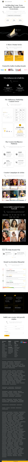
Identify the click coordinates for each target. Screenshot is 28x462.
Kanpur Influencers (15, 414)
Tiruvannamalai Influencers (5, 425)
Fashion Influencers (4, 361)
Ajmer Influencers (4, 449)
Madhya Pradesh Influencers (11, 438)
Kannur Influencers (9, 426)
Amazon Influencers (15, 374)
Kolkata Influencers (21, 437)
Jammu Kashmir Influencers (5, 413)
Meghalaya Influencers (10, 432)
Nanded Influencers (20, 450)
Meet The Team (16, 350)
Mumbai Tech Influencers (18, 388)
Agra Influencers (21, 442)
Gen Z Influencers (4, 381)
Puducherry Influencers (20, 419)
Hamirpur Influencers (16, 442)
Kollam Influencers (21, 425)
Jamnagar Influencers (15, 444)
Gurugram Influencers (4, 419)
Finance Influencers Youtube (5, 404)
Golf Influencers (4, 399)
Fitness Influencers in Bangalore (5, 401)
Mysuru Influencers (20, 426)
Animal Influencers (20, 374)
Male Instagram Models (8, 366)
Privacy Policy (16, 355)
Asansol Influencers (10, 437)
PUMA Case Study (10, 351)
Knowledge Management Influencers (16, 375)
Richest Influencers (23, 375)
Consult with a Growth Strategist (14, 15)
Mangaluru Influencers (14, 426)
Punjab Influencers (11, 413)
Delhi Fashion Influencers (5, 367)
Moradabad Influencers (19, 415)
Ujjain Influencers (21, 443)
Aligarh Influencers (9, 454)
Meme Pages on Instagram (20, 370)
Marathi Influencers (15, 455)
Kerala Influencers (15, 419)
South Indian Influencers (10, 420)
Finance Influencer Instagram (12, 404)
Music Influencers (14, 370)
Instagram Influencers (4, 374)
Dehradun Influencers (10, 414)
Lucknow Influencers (4, 414)
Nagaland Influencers (21, 432)
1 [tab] (12, 257)
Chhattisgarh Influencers (17, 438)
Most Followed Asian (16, 379)
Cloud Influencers (4, 375)
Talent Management (17, 347)
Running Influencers (4, 400)
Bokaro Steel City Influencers (5, 448)
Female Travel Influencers (21, 392)
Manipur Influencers (4, 432)
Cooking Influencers (4, 392)
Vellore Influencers (11, 425)
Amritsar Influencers (16, 413)
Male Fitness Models (21, 400)
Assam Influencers (16, 431)
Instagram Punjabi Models (22, 379)
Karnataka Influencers (11, 421)
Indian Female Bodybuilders (13, 401)
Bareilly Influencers (22, 413)
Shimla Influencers (4, 415)
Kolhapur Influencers (14, 450)
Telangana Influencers (4, 420)
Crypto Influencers (4, 388)
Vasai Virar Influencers (20, 449)
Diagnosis (10, 269)
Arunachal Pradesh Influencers (21, 431)
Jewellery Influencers (18, 365)
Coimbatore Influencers (22, 421)
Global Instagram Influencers (11, 380)
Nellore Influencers (4, 456)
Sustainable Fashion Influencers (17, 361)
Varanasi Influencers (9, 415)
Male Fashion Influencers (15, 366)
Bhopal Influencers (23, 438)
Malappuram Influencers (15, 449)
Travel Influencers (10, 391)
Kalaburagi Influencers (12, 427)
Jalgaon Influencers (4, 455)
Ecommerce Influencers (19, 404)
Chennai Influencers (17, 421)
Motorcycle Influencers (9, 392)
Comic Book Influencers (4, 379)
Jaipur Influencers (20, 455)
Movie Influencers (9, 370)
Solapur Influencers (9, 449)
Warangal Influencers (4, 431)
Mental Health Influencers (9, 399)
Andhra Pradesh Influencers (5, 421)
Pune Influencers (4, 444)
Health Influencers (15, 399)
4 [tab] (15, 257)
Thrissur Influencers (4, 426)
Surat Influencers (19, 454)
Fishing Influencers (10, 374)
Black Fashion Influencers (10, 361)
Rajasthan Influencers (4, 443)
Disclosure (15, 356)
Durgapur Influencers (4, 438)
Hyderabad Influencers (10, 431)
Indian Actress (3, 366)
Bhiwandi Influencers (16, 448)
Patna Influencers (11, 448)
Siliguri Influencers (16, 437)
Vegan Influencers (15, 392)
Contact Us (15, 346)
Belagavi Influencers (18, 427)
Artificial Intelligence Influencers (10, 388)
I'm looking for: (6, 331)
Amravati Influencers (9, 455)
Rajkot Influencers (22, 448)
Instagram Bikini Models (5, 380)
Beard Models (23, 365)
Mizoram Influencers (15, 432)
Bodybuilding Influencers (10, 400)
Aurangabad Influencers (10, 443)
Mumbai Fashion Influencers (12, 367)
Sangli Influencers (9, 450)
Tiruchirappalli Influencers (10, 444)
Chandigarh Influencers (10, 442)
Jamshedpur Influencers (5, 437)
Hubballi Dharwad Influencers (5, 427)
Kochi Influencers (16, 425)
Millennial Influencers (18, 381)
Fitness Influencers (16, 400)
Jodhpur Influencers (4, 450)
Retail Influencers (9, 381)
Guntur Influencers (10, 419)
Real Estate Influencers (10, 379)
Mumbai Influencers (4, 454)
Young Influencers (9, 375)
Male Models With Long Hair (21, 366)
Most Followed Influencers (18, 380)
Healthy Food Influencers (5, 391)
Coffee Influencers (20, 391)
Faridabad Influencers (20, 414)
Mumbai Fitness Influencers (20, 401)
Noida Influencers (14, 415)
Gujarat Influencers (14, 454)
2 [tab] (13, 257)
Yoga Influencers (20, 399)
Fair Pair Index (10, 345)
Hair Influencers (4, 365)
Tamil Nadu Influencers (16, 420)
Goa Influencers (21, 444)
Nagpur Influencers (16, 443)
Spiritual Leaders (13, 381)
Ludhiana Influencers (4, 442)
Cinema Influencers (4, 370)
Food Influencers (15, 391)
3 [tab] (14, 257)
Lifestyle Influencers (8, 365)
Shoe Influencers (13, 365)
